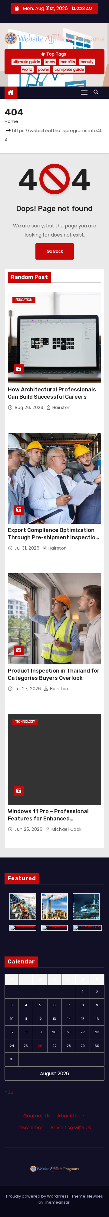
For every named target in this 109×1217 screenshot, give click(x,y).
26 (40, 1045)
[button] (97, 92)
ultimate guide (26, 61)
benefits (68, 61)
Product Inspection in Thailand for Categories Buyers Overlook (54, 674)
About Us (68, 1115)
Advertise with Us (70, 1127)
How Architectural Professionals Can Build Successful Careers (52, 393)
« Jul (10, 1092)
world (27, 69)
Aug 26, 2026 (30, 407)
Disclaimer (30, 1127)
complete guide (69, 69)
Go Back (55, 251)
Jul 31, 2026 (28, 548)
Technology (25, 721)
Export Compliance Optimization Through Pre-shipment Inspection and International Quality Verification (53, 541)
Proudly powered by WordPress (38, 1196)
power (43, 69)
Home (11, 121)
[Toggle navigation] (84, 92)
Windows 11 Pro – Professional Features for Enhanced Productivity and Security (48, 818)
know (50, 61)
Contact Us (36, 1115)
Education (23, 300)
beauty (87, 61)
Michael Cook (66, 829)
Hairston (61, 407)
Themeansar (57, 1202)
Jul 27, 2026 (28, 689)
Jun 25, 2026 (29, 829)
